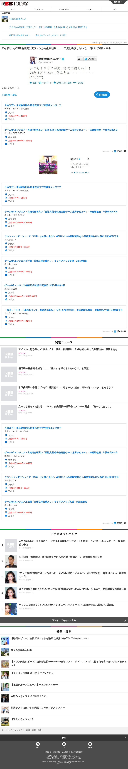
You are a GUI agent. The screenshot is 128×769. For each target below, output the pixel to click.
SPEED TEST (64, 9)
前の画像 (102, 94)
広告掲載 (56, 752)
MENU (117, 2)
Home (37, 747)
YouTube (90, 747)
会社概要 (65, 752)
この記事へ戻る (9, 95)
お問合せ (48, 752)
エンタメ (89, 9)
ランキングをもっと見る (64, 620)
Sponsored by (108, 151)
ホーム (13, 9)
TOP (64, 737)
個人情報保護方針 (77, 752)
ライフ (115, 9)
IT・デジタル (38, 9)
